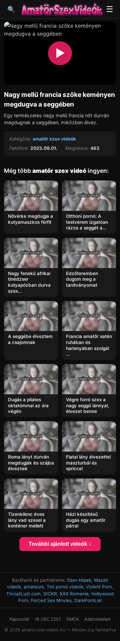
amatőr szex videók (54, 139)
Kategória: (20, 139)
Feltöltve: (19, 148)
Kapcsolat (19, 619)
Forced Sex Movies (51, 600)
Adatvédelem (97, 619)
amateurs (34, 586)
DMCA (72, 619)
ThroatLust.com (23, 593)
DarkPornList (88, 600)
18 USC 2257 (48, 619)
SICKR (50, 593)
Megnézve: (77, 148)
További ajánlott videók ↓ (60, 544)
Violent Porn (99, 586)
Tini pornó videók (65, 586)
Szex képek (79, 580)
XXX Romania (74, 593)
